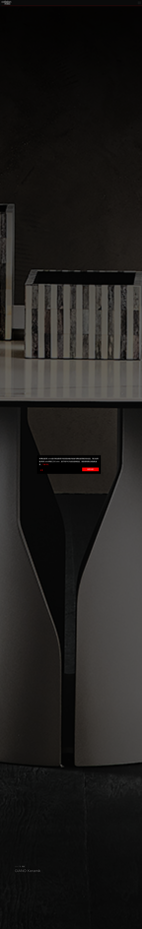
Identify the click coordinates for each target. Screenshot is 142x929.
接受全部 (90, 469)
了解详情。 (46, 464)
